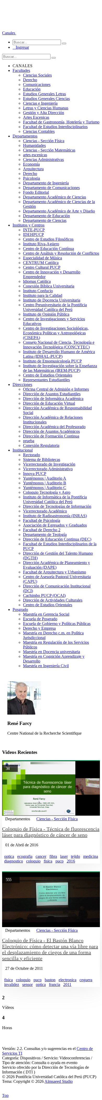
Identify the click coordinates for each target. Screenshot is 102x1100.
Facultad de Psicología (41, 520)
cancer (41, 856)
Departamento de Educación (46, 216)
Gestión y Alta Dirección (43, 112)
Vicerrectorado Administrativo (48, 469)
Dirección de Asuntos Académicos (51, 431)
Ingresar (21, 47)
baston (50, 980)
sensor (27, 984)
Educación (32, 89)
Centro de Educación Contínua (48, 248)
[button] (9, 33)
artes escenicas (35, 155)
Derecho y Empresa (39, 628)
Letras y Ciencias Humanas (45, 108)
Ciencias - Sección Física (43, 141)
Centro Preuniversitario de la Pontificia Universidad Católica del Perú (55, 307)
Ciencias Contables (39, 131)
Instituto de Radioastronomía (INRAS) (55, 516)
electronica (67, 980)
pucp (59, 861)
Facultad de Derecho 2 (41, 530)
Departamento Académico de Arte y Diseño (59, 211)
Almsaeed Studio (58, 1081)
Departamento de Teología (45, 534)
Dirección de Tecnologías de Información (57, 506)
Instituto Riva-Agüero (41, 244)
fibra (53, 856)
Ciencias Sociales (37, 75)
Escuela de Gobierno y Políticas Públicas (56, 623)
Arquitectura (33, 169)
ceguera (86, 980)
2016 (71, 861)
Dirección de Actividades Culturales (52, 600)
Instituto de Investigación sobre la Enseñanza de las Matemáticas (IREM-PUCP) (60, 368)
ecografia (24, 856)
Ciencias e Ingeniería (40, 103)
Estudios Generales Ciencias (46, 98)
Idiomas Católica (37, 281)
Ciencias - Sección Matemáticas (49, 150)
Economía (31, 164)
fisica (48, 861)
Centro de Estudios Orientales (47, 375)
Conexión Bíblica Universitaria (48, 286)
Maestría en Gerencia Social (46, 614)
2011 (67, 984)
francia (54, 984)
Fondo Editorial (36, 192)
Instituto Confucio (38, 291)
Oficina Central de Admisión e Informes (56, 389)
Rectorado (31, 455)
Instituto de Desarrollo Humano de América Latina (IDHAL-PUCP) (59, 354)
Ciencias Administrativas (43, 159)
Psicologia (31, 178)
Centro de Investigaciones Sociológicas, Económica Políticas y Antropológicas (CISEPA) (56, 333)
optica (9, 856)
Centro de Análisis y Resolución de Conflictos (61, 253)
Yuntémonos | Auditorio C (44, 487)
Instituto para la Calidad (42, 295)
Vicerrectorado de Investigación (49, 464)
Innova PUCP (34, 473)
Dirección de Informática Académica (53, 398)
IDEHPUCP (33, 234)
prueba (28, 441)
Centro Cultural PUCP (41, 267)
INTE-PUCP (34, 230)
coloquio (33, 861)
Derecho (30, 80)
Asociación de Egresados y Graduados (55, 525)
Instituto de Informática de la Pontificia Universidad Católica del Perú (55, 499)
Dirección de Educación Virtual (49, 403)
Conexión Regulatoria (41, 445)
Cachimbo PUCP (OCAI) (44, 595)
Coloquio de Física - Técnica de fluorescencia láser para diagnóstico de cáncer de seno (50, 832)
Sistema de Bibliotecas (41, 459)
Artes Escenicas (36, 117)
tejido (75, 856)
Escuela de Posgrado (40, 619)
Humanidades (34, 145)
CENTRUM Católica (41, 262)
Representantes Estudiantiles (46, 380)
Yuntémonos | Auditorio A (44, 478)
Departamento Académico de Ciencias (54, 197)
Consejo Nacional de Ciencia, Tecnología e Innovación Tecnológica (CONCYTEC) (58, 344)
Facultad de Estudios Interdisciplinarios (55, 126)
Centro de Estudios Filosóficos (48, 239)
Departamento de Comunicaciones (51, 187)
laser (64, 856)
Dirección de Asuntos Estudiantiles (52, 394)
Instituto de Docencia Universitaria (51, 300)
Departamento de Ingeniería (46, 183)
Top (5, 1095)
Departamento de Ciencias (44, 220)
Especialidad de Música (42, 258)
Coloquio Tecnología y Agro (46, 492)
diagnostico (13, 861)
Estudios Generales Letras (44, 94)
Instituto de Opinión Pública (46, 314)
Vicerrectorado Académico (45, 511)
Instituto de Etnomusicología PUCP (52, 361)
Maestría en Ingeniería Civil (46, 666)
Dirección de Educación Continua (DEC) (57, 539)
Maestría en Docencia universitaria (51, 651)
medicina (90, 856)
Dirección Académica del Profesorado (54, 426)
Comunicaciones (36, 84)
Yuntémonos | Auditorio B (44, 483)
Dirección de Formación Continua (51, 436)
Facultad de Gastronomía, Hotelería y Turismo (61, 122)
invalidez (11, 984)
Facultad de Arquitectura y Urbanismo (54, 572)
